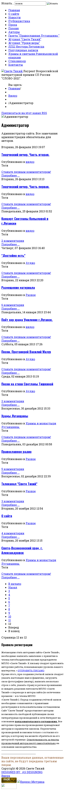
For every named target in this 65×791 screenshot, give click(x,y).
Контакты (15, 64)
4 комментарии (12, 533)
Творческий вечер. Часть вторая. (25, 154)
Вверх (5, 775)
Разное (31, 295)
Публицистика (19, 21)
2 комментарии (12, 240)
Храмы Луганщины (14, 416)
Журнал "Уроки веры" (24, 43)
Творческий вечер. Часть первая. (25, 186)
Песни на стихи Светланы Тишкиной (27, 383)
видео (30, 162)
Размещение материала (18, 287)
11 (9, 620)
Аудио (30, 263)
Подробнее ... (10, 175)
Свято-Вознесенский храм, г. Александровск (22, 550)
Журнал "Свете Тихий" (24, 39)
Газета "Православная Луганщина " (33, 35)
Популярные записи (23, 50)
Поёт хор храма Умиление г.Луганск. (27, 319)
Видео (12, 95)
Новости (14, 17)
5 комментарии (12, 469)
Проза (12, 24)
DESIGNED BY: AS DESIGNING (21, 772)
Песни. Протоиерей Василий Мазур (26, 351)
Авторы (14, 32)
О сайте (13, 14)
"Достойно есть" (13, 255)
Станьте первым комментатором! (26, 172)
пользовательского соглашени (35, 721)
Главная (14, 10)
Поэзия (13, 28)
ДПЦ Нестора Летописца (26, 46)
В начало (14, 584)
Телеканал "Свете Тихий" (19, 483)
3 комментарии (12, 501)
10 (9, 616)
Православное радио (16, 451)
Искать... (7, 3)
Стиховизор (17, 61)
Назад (12, 587)
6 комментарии (12, 305)
